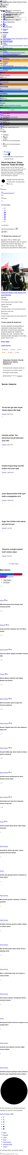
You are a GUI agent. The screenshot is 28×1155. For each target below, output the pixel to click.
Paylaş (6, 25)
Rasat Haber (5, 341)
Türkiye (4, 414)
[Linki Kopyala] (16, 229)
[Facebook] (3, 1117)
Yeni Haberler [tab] (6, 582)
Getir (13, 109)
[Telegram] (3, 1129)
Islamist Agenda (6, 345)
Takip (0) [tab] (5, 137)
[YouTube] (3, 1127)
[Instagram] (3, 1122)
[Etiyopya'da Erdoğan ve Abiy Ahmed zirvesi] (14, 272)
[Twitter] (3, 1120)
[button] (9, 154)
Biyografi (2, 625)
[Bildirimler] (1, 129)
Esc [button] (17, 1153)
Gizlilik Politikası (5, 1114)
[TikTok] (3, 1124)
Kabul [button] (12, 1114)
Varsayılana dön (10, 22)
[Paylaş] (5, 222)
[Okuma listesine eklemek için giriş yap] (2, 447)
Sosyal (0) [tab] (6, 134)
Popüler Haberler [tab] (7, 580)
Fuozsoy (9, 179)
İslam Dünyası (4, 650)
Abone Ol (20, 376)
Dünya (2, 600)
